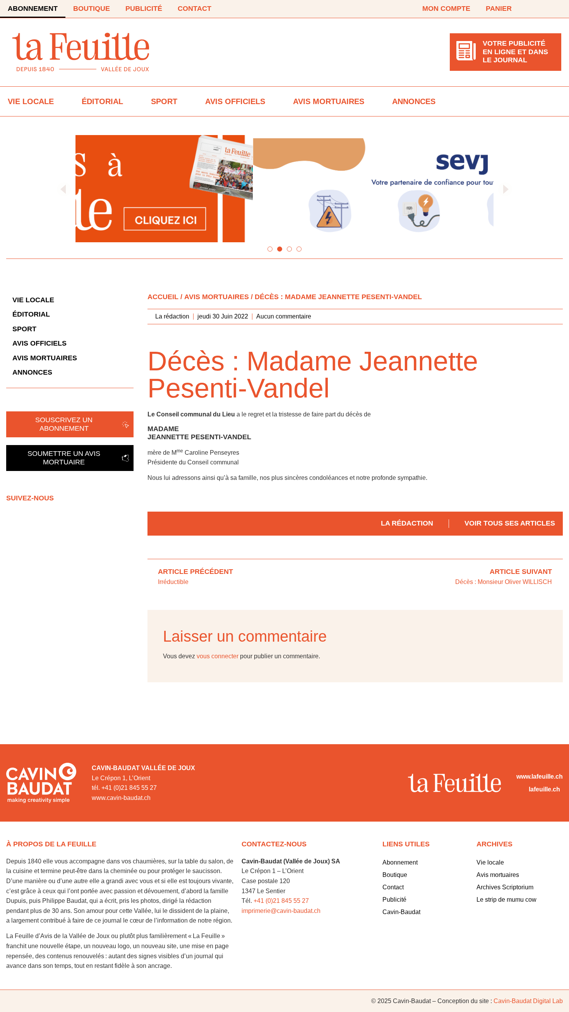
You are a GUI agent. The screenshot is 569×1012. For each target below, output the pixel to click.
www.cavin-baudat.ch (121, 798)
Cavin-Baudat (401, 912)
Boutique (91, 8)
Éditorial (102, 101)
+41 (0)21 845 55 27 (281, 900)
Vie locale (31, 101)
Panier (499, 8)
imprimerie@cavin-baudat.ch (281, 911)
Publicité (143, 8)
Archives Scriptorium (504, 887)
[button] (64, 189)
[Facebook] (535, 9)
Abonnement (33, 8)
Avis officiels (235, 101)
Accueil (162, 297)
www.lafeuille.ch (539, 776)
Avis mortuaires (328, 101)
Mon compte (446, 8)
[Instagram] (556, 9)
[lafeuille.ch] (521, 789)
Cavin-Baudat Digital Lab (528, 1001)
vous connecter (217, 656)
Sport (164, 101)
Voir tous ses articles (509, 523)
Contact (194, 8)
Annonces (413, 101)
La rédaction (407, 523)
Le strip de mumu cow (506, 899)
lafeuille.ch (544, 789)
